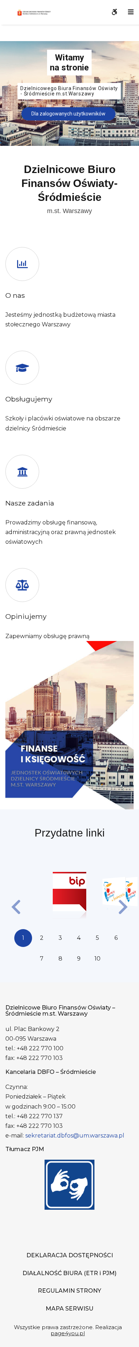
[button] (16, 908)
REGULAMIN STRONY (69, 1290)
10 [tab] (97, 958)
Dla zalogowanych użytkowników (68, 114)
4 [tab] (79, 937)
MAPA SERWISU (69, 1308)
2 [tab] (41, 937)
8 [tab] (60, 958)
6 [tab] (116, 937)
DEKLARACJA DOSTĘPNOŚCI (69, 1255)
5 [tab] (97, 937)
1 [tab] (23, 937)
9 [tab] (79, 958)
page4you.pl (68, 1333)
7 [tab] (41, 958)
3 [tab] (60, 937)
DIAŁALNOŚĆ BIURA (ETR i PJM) (69, 1273)
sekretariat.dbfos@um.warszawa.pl (74, 1135)
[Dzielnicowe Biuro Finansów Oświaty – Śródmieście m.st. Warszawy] (37, 12)
